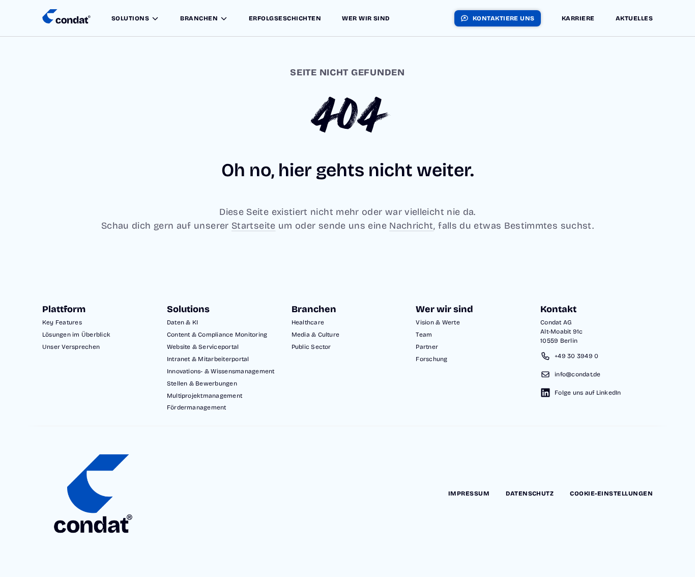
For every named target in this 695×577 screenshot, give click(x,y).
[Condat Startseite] (66, 18)
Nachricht (411, 225)
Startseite (253, 225)
